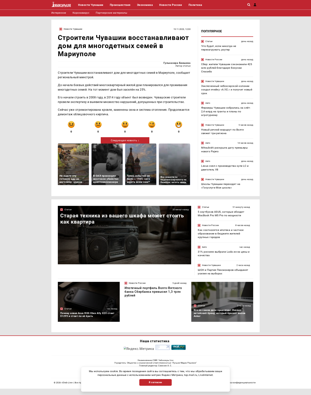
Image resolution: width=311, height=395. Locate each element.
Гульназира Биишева (177, 62)
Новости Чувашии (73, 29)
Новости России (213, 59)
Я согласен (155, 382)
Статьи (209, 41)
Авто (207, 103)
